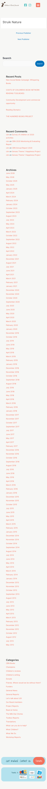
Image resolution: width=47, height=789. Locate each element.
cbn (7, 135)
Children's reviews (13, 671)
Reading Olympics (13, 110)
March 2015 (11, 524)
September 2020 (13, 302)
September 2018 (12, 380)
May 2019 (10, 349)
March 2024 (11, 197)
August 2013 (11, 598)
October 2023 (11, 208)
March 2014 (11, 571)
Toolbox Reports (12, 718)
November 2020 (12, 294)
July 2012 (10, 641)
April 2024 (10, 193)
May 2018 (10, 395)
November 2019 (12, 333)
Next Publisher (23, 39)
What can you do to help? (16, 726)
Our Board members (14, 702)
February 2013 (12, 621)
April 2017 (10, 442)
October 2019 (11, 337)
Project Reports (12, 706)
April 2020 (10, 317)
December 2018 (12, 368)
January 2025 (11, 189)
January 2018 (11, 411)
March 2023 (11, 232)
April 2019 (10, 353)
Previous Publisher (23, 33)
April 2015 (10, 520)
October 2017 (11, 423)
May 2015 (10, 516)
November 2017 (12, 419)
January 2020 (11, 329)
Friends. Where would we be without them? (23, 683)
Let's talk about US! (14, 698)
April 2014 (10, 567)
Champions (10, 667)
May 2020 (10, 314)
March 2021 (11, 278)
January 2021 (11, 286)
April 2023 (10, 228)
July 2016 (10, 469)
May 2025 (10, 185)
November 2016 (12, 454)
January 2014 (11, 579)
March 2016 (11, 485)
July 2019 (10, 341)
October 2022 (11, 236)
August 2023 (11, 216)
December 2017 (12, 415)
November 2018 (12, 372)
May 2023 (10, 224)
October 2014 (11, 543)
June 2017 (10, 434)
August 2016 (11, 465)
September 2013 (12, 594)
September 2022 (13, 239)
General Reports (12, 694)
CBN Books (10, 663)
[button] (38, 5)
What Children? (12, 729)
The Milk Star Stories (14, 714)
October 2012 (11, 633)
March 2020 (11, 321)
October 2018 (11, 376)
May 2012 (10, 645)
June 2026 (10, 173)
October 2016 (11, 458)
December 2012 (12, 625)
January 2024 (11, 204)
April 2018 (10, 399)
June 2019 (10, 345)
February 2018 (12, 407)
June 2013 (10, 606)
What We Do (11, 733)
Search (7, 58)
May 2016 (10, 477)
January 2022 (11, 255)
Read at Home (12, 710)
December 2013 (12, 582)
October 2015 (11, 504)
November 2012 (12, 629)
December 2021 (12, 259)
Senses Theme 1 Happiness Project (26, 151)
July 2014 (10, 555)
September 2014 (12, 547)
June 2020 (10, 310)
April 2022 (10, 251)
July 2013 (10, 602)
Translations (11, 722)
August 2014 (11, 551)
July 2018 (10, 388)
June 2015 (10, 512)
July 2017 (10, 430)
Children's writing (13, 675)
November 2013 (12, 586)
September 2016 (12, 462)
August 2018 (11, 384)
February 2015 (12, 528)
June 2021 (10, 271)
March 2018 (11, 403)
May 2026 (10, 177)
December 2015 (12, 497)
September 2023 (13, 212)
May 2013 (10, 610)
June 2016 (10, 473)
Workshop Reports (13, 737)
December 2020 (12, 290)
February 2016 (12, 489)
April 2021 (10, 275)
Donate (9, 679)
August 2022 (11, 243)
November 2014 (12, 540)
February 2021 (12, 282)
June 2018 (10, 392)
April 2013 (10, 614)
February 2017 (12, 446)
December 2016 (12, 450)
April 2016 (10, 481)
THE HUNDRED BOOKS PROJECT (19, 116)
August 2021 (11, 263)
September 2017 (12, 427)
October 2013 (11, 590)
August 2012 (11, 637)
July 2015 (10, 508)
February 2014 (12, 575)
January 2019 (11, 364)
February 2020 (12, 325)
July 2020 (10, 306)
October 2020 (11, 298)
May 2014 (10, 563)
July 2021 (10, 267)
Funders (9, 687)
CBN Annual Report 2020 (22, 148)
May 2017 (10, 438)
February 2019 (12, 360)
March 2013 (11, 618)
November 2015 (12, 501)
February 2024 (12, 200)
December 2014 (12, 536)
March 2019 (11, 356)
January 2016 (11, 493)
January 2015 (11, 532)
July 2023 (10, 220)
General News (11, 690)
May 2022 (10, 247)
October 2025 (11, 181)
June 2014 (10, 559)
